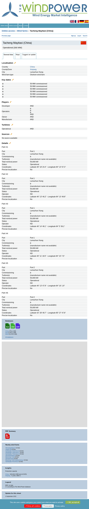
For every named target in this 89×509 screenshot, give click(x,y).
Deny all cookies (33, 506)
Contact (26, 25)
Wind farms (22, 31)
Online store (4, 25)
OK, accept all (73, 502)
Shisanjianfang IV (10, 448)
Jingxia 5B (8, 449)
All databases (9, 337)
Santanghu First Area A (12, 461)
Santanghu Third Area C (12, 452)
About (20, 25)
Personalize (48, 506)
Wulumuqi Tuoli (10, 457)
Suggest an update (29, 54)
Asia (6, 332)
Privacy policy (60, 506)
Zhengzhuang (9, 458)
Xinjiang (33, 69)
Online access (13, 25)
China (32, 67)
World (7, 334)
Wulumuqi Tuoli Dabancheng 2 (14, 460)
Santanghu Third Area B (12, 451)
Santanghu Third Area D (12, 454)
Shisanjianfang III (10, 455)
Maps (18, 54)
